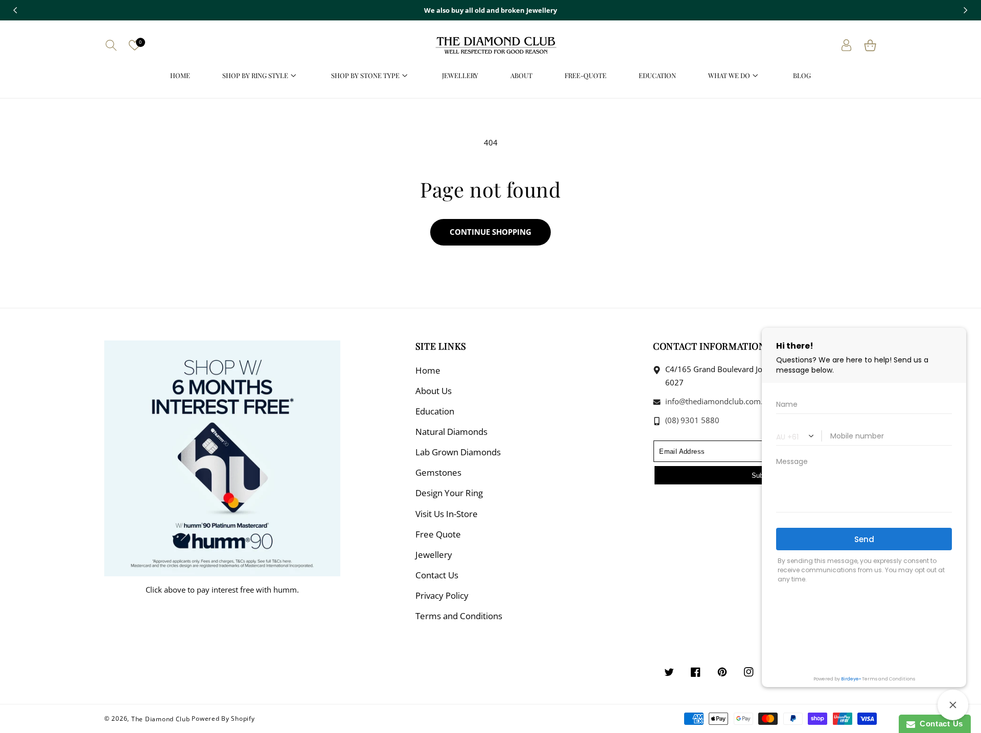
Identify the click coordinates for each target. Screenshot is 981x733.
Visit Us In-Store (446, 514)
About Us (433, 391)
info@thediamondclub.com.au (717, 401)
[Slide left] (15, 10)
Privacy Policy (442, 595)
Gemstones (438, 472)
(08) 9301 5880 (691, 420)
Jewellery (433, 554)
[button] (111, 45)
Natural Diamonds (451, 431)
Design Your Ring (449, 493)
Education (434, 411)
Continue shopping (490, 232)
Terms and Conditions (458, 616)
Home (427, 370)
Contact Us (436, 575)
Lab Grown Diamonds (458, 452)
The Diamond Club (160, 718)
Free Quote (438, 534)
